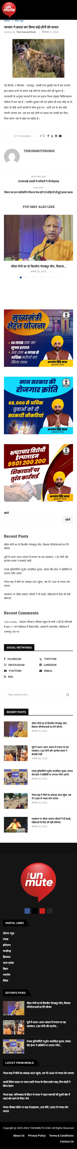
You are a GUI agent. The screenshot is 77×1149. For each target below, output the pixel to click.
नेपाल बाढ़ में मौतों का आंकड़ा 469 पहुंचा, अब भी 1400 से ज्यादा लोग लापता (51, 796)
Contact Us (67, 1141)
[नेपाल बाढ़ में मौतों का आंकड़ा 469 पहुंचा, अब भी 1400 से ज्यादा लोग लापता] (16, 801)
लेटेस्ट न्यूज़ (8, 933)
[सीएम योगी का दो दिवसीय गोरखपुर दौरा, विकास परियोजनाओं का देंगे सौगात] (38, 238)
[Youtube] (42, 911)
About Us (18, 1135)
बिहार (5, 968)
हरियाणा (7, 945)
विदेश (5, 980)
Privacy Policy (37, 1135)
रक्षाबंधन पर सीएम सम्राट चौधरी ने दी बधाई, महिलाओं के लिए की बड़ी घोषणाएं (51, 820)
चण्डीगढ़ (7, 951)
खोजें (6, 513)
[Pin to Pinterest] (56, 136)
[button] (71, 10)
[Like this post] (43, 136)
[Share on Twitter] (52, 136)
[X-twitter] (35, 911)
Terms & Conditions (61, 1135)
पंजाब (5, 939)
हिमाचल (6, 956)
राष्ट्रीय (6, 974)
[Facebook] (27, 911)
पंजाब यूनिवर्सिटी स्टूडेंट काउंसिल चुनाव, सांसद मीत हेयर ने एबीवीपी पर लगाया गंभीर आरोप (52, 772)
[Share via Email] (60, 136)
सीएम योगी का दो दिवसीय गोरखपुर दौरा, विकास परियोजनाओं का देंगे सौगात (49, 725)
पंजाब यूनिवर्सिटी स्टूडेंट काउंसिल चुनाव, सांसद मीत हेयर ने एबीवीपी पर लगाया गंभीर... (49, 1043)
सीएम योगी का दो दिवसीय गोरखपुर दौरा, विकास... (38, 266)
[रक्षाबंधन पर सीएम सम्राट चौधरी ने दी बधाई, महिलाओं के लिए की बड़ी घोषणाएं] (16, 825)
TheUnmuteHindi (26, 32)
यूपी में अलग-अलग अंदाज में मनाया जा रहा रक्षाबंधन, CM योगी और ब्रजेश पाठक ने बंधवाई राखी (50, 750)
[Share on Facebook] (48, 136)
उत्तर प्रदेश (8, 962)
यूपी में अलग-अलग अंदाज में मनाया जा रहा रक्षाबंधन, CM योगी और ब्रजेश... (46, 1024)
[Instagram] (50, 911)
